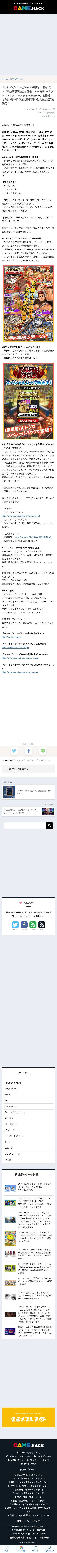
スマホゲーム (23, 760)
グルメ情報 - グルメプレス (29, 1475)
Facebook (24, 929)
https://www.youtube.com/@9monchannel (21, 516)
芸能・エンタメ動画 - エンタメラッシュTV (29, 1515)
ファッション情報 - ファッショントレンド (29, 1486)
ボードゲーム (11, 1124)
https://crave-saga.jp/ (11, 637)
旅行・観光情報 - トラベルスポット (29, 1501)
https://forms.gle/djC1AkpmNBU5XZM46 (33, 537)
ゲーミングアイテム (14, 1136)
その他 (8, 1159)
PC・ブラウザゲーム (40, 760)
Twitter (15, 929)
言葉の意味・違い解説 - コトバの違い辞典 (29, 1537)
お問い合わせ (17, 1460)
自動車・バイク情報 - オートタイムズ (29, 1504)
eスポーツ (10, 1130)
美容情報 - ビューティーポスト (29, 1490)
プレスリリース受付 (39, 1460)
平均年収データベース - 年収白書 (29, 1530)
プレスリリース (12, 1154)
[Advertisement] (28, 44)
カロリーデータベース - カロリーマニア (29, 1526)
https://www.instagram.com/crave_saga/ (20, 658)
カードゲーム (11, 1118)
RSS (41, 929)
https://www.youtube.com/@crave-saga (20, 672)
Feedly (33, 929)
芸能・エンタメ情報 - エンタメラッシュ (29, 1482)
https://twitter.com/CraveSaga (15, 647)
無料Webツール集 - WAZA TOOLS (29, 1534)
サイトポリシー (43, 1456)
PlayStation (10, 1089)
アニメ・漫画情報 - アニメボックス (29, 1478)
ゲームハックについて (30, 1452)
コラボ (8, 1142)
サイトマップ (30, 1464)
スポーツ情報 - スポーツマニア (29, 1493)
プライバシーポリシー (19, 1456)
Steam (8, 1094)
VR (6, 1100)
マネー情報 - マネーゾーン (29, 1497)
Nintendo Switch (13, 1083)
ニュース (9, 1148)
